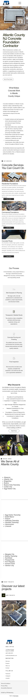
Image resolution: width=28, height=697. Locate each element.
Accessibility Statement (6, 688)
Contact (7, 668)
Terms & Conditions (5, 683)
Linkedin (8, 678)
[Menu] (20, 3)
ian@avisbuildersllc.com (11, 655)
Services (8, 661)
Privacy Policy (4, 685)
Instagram (8, 675)
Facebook (8, 673)
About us (8, 665)
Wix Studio (15, 695)
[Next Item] (23, 613)
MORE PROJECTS (10, 595)
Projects (7, 663)
